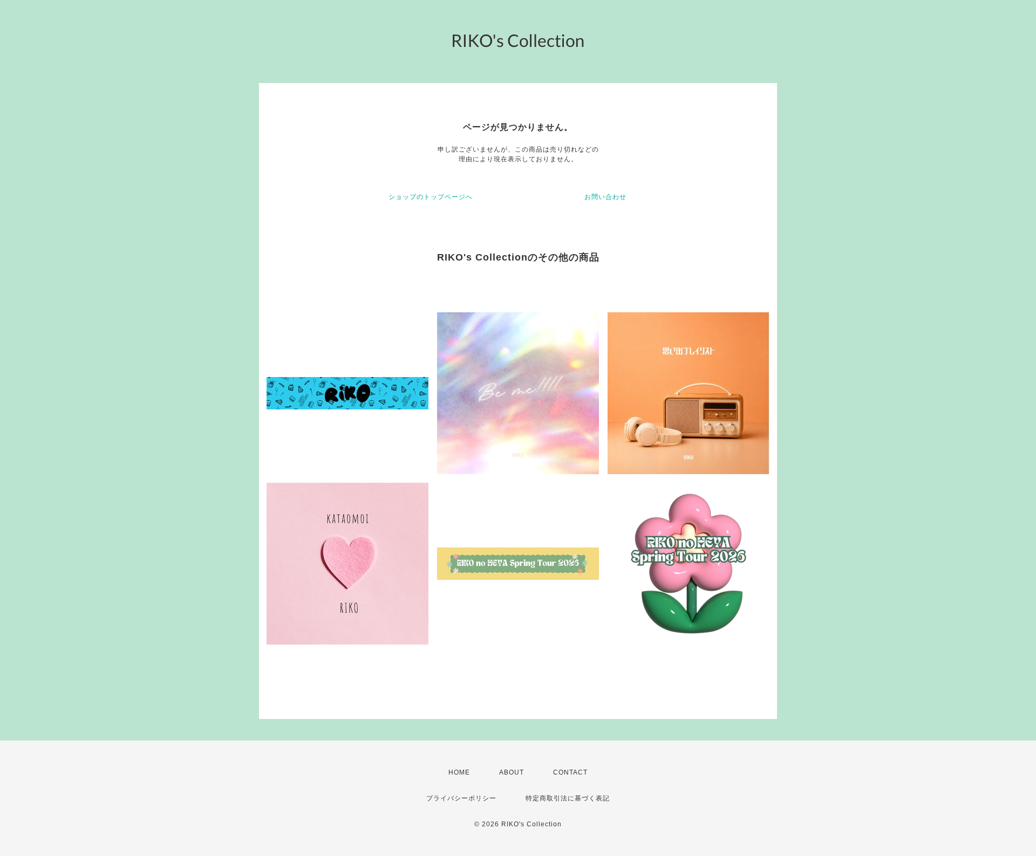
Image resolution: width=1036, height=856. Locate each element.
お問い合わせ (605, 197)
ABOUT (511, 772)
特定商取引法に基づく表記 (568, 798)
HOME (459, 772)
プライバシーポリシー (461, 798)
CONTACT (570, 772)
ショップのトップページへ (430, 197)
